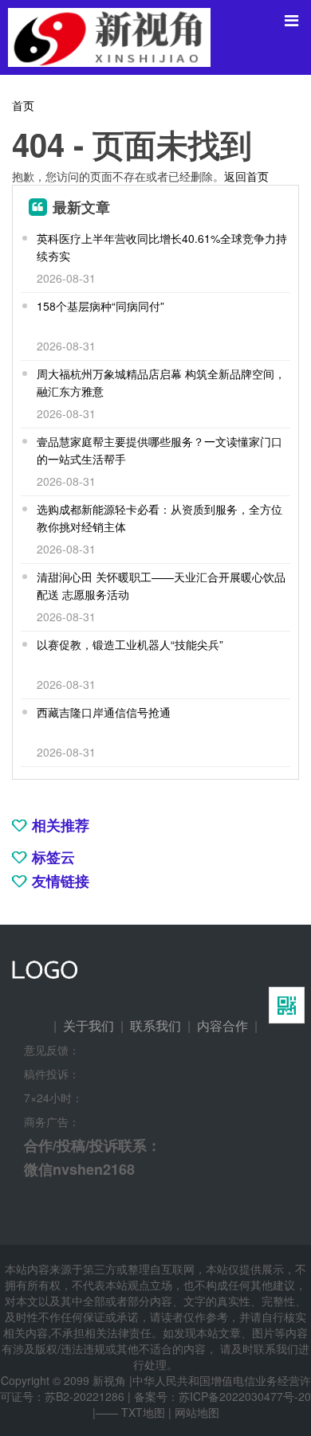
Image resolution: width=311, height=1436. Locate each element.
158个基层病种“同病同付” (100, 306)
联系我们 (155, 1025)
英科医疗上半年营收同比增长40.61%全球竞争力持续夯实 (162, 247)
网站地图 (197, 1412)
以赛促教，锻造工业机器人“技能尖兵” (130, 644)
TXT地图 (143, 1412)
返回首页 (246, 176)
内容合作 (222, 1025)
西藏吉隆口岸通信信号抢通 (104, 712)
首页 (23, 105)
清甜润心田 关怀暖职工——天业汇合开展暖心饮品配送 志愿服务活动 (161, 585)
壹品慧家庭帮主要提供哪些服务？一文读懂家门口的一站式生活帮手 (159, 450)
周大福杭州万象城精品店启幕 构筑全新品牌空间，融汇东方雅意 (161, 382)
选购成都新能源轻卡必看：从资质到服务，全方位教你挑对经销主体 (159, 517)
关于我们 (88, 1025)
